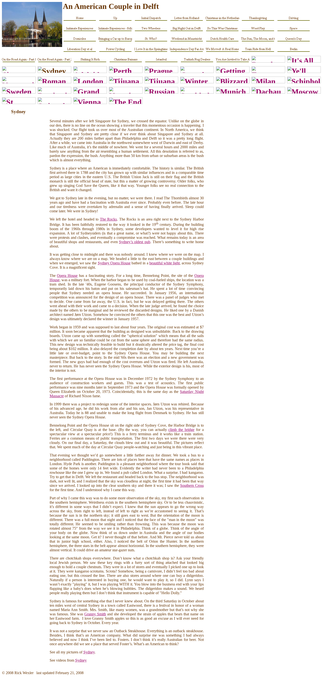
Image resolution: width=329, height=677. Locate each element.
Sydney (89, 652)
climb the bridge (181, 430)
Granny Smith (95, 614)
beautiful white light (164, 263)
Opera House (67, 275)
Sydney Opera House (114, 263)
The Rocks (108, 219)
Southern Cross (192, 485)
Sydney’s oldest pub (134, 242)
